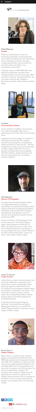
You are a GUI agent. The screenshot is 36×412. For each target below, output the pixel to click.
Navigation (8, 1)
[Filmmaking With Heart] (18, 10)
